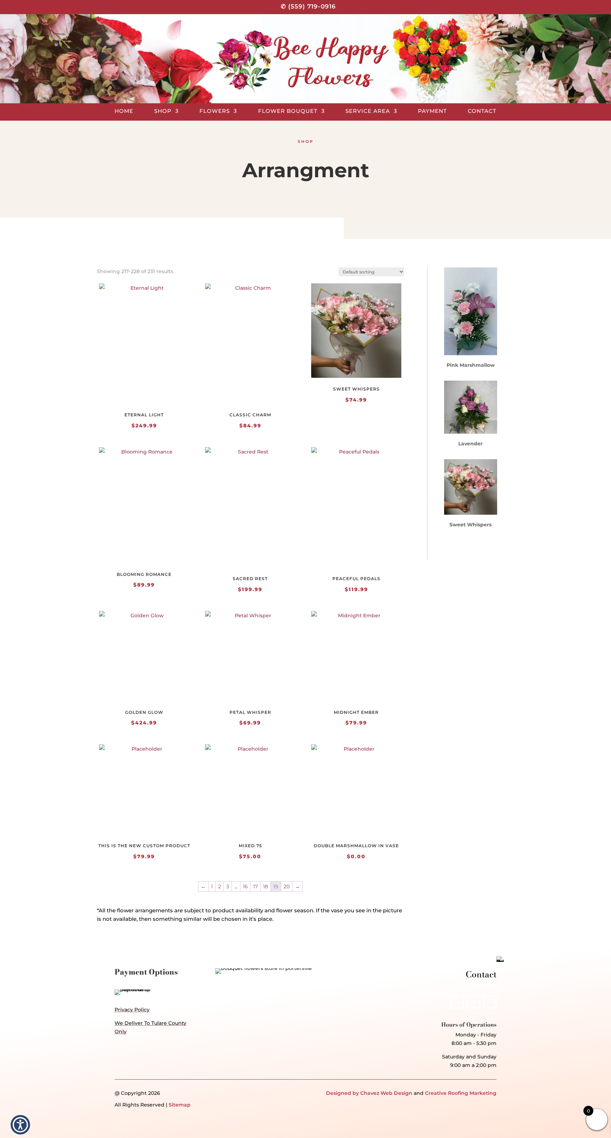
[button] (20, 1124)
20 (287, 886)
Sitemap (180, 1105)
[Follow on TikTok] (489, 1002)
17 (255, 886)
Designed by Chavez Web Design (369, 1093)
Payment (432, 111)
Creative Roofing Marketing (460, 1093)
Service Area (367, 111)
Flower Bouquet (288, 111)
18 (265, 886)
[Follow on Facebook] (457, 1002)
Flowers (214, 111)
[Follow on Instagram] (473, 1002)
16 (245, 886)
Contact (482, 111)
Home (124, 111)
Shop (162, 111)
